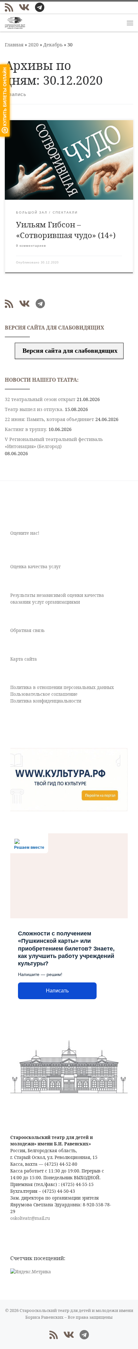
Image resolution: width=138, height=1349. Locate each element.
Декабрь (53, 45)
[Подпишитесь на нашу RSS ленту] (9, 7)
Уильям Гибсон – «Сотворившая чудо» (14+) (66, 229)
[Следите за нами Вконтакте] (24, 7)
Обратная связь (27, 630)
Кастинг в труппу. (26, 429)
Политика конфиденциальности (45, 701)
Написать (57, 990)
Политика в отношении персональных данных (62, 687)
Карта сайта (23, 659)
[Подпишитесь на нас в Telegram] (39, 7)
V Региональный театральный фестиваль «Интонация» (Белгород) (54, 442)
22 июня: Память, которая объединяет (49, 419)
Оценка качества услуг (35, 566)
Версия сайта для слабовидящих (69, 350)
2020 (33, 45)
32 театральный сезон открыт (40, 399)
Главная (14, 45)
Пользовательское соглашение (43, 694)
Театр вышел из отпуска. (34, 409)
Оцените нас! (24, 533)
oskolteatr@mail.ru (30, 1218)
